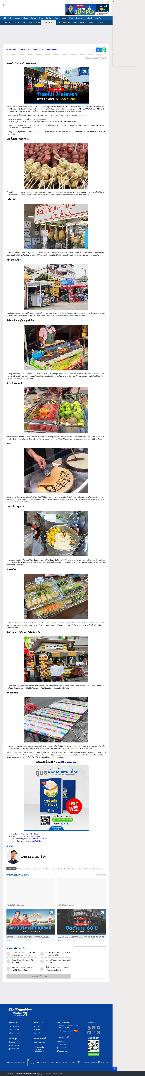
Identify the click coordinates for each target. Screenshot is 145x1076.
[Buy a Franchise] (104, 1062)
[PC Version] (38, 1073)
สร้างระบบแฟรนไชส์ (65, 1031)
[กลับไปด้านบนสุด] (115, 1069)
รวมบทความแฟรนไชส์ (79, 22)
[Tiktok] (93, 1027)
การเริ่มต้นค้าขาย (37, 50)
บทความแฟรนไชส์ (34, 22)
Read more (100, 875)
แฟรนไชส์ (14, 1042)
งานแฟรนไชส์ (61, 1041)
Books (71, 18)
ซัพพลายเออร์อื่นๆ (39, 1042)
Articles (64, 18)
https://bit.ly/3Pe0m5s (33, 841)
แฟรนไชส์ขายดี (14, 1030)
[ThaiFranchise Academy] (16, 1062)
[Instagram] (93, 1033)
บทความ (7, 22)
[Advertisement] (56, 34)
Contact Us (97, 18)
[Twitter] (89, 1033)
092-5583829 (39, 1051)
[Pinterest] (98, 1033)
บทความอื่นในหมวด (39, 976)
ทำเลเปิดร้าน (15, 1045)
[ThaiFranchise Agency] (45, 1062)
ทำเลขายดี (37, 1030)
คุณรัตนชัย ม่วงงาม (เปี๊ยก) (33, 857)
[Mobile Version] (42, 1073)
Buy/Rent (49, 18)
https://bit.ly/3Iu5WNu (40, 839)
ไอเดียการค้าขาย (51, 50)
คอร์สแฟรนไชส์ (63, 1028)
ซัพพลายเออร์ (15, 1049)
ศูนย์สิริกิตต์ (62, 1048)
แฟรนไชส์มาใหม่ (14, 1026)
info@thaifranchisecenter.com (26, 1073)
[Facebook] (98, 1027)
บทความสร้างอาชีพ (63, 22)
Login (93, 2)
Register (86, 2)
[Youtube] (89, 1028)
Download (79, 18)
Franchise (17, 18)
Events (41, 18)
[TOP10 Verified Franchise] (87, 1062)
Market (25, 18)
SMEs (9, 18)
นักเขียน (91, 22)
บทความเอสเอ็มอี (19, 22)
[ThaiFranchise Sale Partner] (66, 1062)
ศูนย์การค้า (37, 1033)
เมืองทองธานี (62, 1045)
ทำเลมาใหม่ (37, 1026)
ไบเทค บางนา (63, 1051)
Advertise (100, 2)
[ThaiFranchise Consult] (31, 1062)
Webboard (89, 18)
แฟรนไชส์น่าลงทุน (15, 1033)
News (56, 18)
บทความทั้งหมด (11, 50)
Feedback (48, 1073)
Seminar (33, 18)
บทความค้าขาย (49, 22)
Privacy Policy (57, 1073)
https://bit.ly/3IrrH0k (33, 836)
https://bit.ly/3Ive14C (33, 834)
